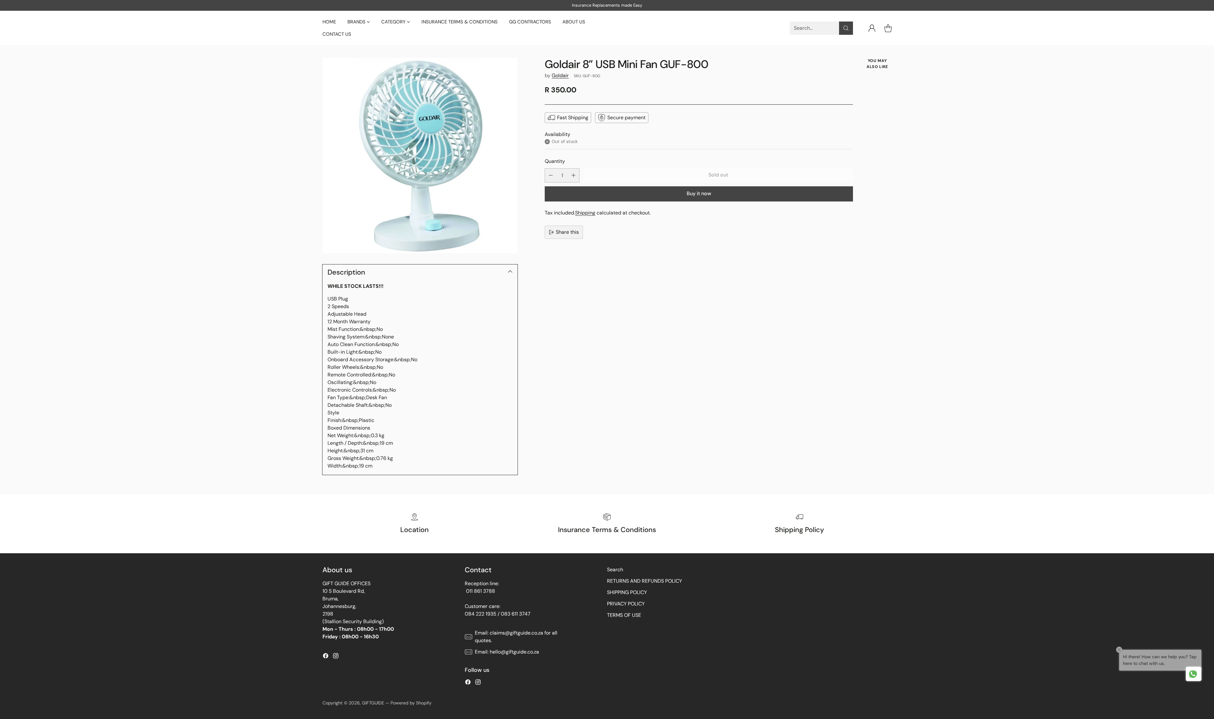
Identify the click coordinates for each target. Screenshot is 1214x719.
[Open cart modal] (888, 28)
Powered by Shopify (411, 703)
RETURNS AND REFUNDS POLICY (644, 581)
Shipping (585, 212)
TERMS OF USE (624, 615)
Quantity (555, 161)
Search (615, 569)
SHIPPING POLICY (627, 592)
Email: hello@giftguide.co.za (507, 651)
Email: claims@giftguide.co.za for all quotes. (516, 636)
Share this (567, 232)
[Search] (846, 28)
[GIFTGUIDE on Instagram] (336, 657)
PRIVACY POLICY (626, 603)
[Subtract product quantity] (550, 175)
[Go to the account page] (872, 28)
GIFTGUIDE (373, 703)
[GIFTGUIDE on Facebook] (325, 657)
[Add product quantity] (573, 175)
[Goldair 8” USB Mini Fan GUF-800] (420, 155)
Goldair (560, 75)
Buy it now (699, 193)
